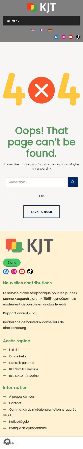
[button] (7, 441)
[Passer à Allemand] (50, 30)
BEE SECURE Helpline (23, 369)
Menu (15, 20)
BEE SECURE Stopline (24, 375)
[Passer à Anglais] (33, 30)
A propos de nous (21, 396)
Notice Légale (19, 421)
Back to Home (41, 212)
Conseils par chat (21, 362)
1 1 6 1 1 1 (14, 350)
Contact (15, 403)
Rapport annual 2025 (19, 313)
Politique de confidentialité (28, 428)
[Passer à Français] (41, 30)
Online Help (17, 356)
